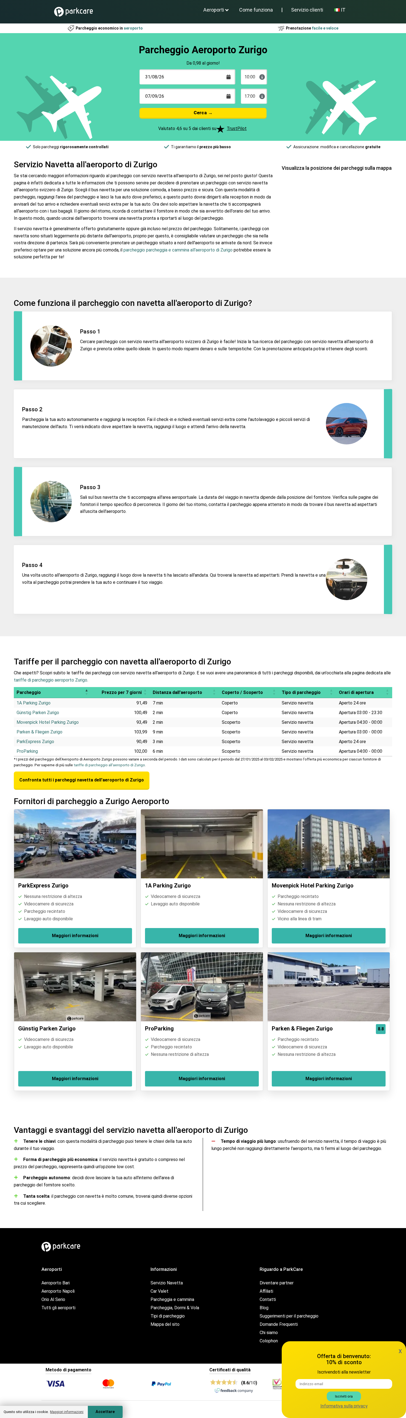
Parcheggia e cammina (172, 1299)
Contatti (268, 1299)
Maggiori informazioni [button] (66, 1412)
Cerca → (203, 112)
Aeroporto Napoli (58, 1291)
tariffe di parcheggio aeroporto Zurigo (50, 680)
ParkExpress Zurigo (35, 741)
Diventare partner (277, 1283)
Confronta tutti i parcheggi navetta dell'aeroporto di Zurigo (81, 780)
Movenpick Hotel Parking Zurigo (48, 722)
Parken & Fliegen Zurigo (39, 732)
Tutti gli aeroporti (58, 1307)
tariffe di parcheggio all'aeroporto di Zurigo (109, 765)
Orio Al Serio (53, 1299)
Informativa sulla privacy (344, 1406)
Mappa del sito (165, 1324)
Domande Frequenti (279, 1324)
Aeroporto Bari (55, 1283)
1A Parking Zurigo (34, 703)
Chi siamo (269, 1332)
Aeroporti (213, 10)
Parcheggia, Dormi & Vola (175, 1307)
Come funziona (256, 10)
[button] (86, 692)
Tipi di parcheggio (168, 1316)
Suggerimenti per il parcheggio (289, 1316)
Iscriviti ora (344, 1396)
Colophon (269, 1340)
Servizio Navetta (167, 1283)
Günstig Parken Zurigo (38, 712)
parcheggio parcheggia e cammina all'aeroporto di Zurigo (178, 250)
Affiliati (266, 1291)
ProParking (27, 751)
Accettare (105, 1411)
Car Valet (159, 1291)
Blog (264, 1307)
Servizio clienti (307, 10)
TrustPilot (237, 128)
